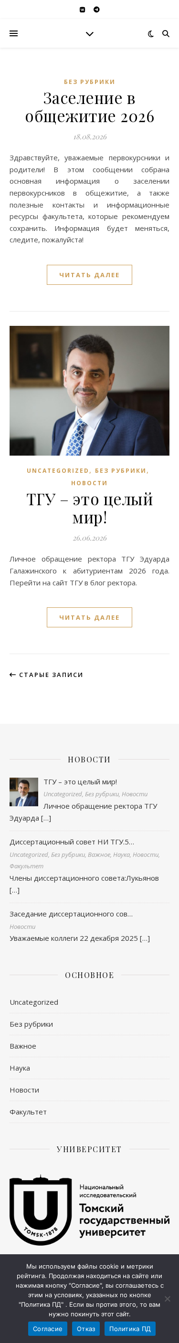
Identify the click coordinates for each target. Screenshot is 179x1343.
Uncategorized (58, 471)
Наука (20, 1067)
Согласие (48, 1329)
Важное (23, 1046)
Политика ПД (130, 1329)
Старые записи (50, 674)
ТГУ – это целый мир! (89, 507)
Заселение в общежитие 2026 (89, 106)
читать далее (89, 275)
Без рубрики (90, 82)
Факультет (28, 1111)
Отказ (86, 1329)
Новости (89, 483)
